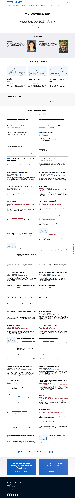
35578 (20, 203)
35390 (50, 368)
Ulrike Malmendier (46, 328)
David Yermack (57, 275)
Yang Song (16, 149)
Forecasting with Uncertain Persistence (15, 325)
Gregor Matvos (56, 439)
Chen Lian (45, 314)
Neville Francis (14, 383)
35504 (19, 274)
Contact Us (9, 484)
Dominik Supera (62, 189)
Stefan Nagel (53, 328)
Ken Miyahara (19, 315)
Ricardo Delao (45, 161)
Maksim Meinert (19, 328)
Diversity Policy (65, 486)
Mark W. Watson (46, 288)
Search (57, 5)
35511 (18, 261)
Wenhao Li (51, 161)
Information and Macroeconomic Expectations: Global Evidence (20, 260)
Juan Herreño (45, 204)
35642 (52, 146)
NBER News (37, 5)
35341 (50, 397)
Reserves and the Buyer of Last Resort (14, 215)
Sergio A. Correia (14, 275)
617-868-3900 (9, 487)
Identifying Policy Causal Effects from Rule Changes (17, 172)
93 (40, 451)
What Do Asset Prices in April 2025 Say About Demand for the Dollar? (21, 285)
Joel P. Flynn (14, 328)
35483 (50, 261)
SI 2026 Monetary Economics (45, 297)
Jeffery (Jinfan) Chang (15, 231)
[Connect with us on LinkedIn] (9, 495)
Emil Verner (25, 275)
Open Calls (39, 2)
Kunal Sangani (24, 248)
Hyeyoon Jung (52, 189)
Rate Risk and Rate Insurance (47, 132)
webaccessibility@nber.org (12, 489)
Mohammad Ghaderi (15, 204)
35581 (52, 203)
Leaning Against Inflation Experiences (14, 354)
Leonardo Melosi (59, 246)
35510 (50, 245)
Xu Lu (13, 149)
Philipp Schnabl (10, 83)
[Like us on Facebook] (15, 495)
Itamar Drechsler (46, 189)
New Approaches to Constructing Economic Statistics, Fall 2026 (51, 119)
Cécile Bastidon (21, 163)
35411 (18, 327)
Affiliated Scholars (30, 5)
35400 (19, 314)
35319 (50, 411)
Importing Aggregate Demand (45, 311)
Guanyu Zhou (41, 190)
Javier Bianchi (45, 424)
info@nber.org (10, 488)
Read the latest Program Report (37, 27)
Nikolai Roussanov (28, 204)
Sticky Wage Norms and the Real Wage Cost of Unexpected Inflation (52, 172)
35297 (19, 423)
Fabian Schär (45, 275)
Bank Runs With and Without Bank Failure (15, 272)
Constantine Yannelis (59, 412)
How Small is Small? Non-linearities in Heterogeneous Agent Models (52, 421)
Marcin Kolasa (26, 424)
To (62, 99)
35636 (52, 134)
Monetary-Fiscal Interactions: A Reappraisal (50, 145)
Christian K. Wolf (19, 175)
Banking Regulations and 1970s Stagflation (25, 338)
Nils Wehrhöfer (65, 398)
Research (8, 5)
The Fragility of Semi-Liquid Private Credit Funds (49, 354)
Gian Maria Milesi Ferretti (53, 219)
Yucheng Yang (14, 189)
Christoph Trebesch (52, 234)
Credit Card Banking (43, 186)
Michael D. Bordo (15, 163)
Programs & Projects (15, 5)
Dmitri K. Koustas (46, 412)
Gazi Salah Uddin (59, 384)
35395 (50, 327)
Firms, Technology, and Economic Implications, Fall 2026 (50, 125)
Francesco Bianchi (46, 246)
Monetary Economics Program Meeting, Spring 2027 (17, 119)
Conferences (23, 5)
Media (34, 2)
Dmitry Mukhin (49, 314)
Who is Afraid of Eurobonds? (44, 243)
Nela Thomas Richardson (58, 175)
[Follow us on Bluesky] (11, 495)
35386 (19, 368)
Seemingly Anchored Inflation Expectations (48, 325)
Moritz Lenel (19, 288)
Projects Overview (52, 471)
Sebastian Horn (56, 233)
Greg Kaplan (14, 315)
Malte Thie (59, 204)
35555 (52, 218)
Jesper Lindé (31, 424)
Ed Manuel (13, 175)
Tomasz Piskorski (62, 439)
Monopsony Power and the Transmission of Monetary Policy (19, 394)
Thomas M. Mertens (23, 369)
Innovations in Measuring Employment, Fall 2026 (17, 132)
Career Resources (44, 5)
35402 (50, 313)
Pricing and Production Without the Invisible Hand (49, 366)
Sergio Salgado (27, 397)
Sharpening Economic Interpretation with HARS (49, 260)
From (54, 99)
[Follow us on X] (7, 495)
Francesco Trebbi (22, 439)
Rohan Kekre (14, 288)
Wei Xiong (22, 231)
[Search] (67, 6)
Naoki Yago (65, 384)
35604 (20, 188)
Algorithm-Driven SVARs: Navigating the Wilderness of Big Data (19, 186)
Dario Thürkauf (51, 275)
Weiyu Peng (57, 189)
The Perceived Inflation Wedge (13, 380)
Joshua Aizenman (46, 384)
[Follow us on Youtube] (17, 495)
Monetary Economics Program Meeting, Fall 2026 (17, 125)
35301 (19, 438)
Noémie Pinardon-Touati (53, 204)
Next (44, 451)
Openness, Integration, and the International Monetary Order (19, 366)
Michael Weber (52, 412)
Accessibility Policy (64, 485)
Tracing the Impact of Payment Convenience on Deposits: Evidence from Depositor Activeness (19, 145)
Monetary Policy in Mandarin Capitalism (15, 228)
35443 (50, 274)
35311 (50, 423)
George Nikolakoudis (52, 369)
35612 (52, 160)
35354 (19, 382)
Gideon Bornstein (21, 397)
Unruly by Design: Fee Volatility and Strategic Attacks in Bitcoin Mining (53, 272)
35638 (20, 148)
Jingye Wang (30, 369)
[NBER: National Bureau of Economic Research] (16, 2)
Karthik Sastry (25, 328)
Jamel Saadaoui (53, 384)
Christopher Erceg (20, 424)
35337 (50, 383)
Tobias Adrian (14, 424)
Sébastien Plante (22, 204)
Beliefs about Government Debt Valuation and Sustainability (51, 158)
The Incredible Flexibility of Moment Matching (48, 338)
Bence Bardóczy (14, 397)
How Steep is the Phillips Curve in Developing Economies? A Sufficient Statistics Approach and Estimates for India (53, 200)
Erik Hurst (45, 175)
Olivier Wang (45, 135)
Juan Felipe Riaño (15, 439)
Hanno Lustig (35, 83)
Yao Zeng (20, 149)
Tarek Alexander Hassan (16, 369)
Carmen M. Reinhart (63, 233)
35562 (20, 230)
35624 (52, 174)
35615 (20, 174)
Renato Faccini (53, 398)
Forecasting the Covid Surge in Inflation (47, 285)
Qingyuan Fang (53, 246)
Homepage (66, 482)
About (51, 5)
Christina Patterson (50, 175)
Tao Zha (19, 189)
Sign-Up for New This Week (20, 471)
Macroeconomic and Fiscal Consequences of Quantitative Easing (20, 421)
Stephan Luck (20, 275)
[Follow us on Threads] (13, 495)
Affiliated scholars (37, 29)
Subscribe (30, 2)
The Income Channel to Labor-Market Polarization (17, 408)
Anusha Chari (45, 219)
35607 (52, 188)
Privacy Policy (65, 487)
